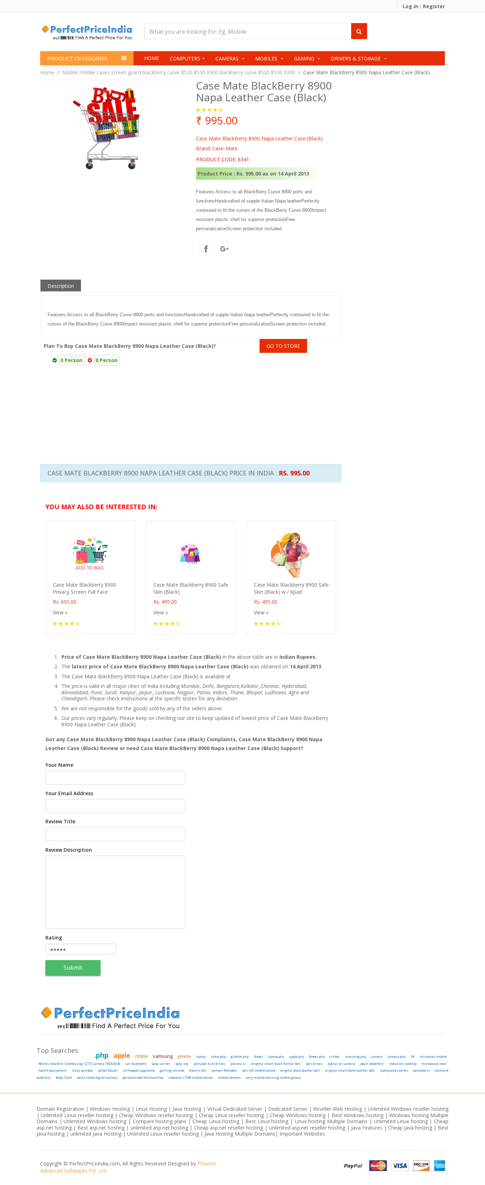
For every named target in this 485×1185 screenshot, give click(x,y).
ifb (412, 1056)
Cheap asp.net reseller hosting (229, 1127)
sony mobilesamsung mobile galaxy (273, 1077)
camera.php (396, 1056)
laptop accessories (394, 1070)
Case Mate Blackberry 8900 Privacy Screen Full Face (84, 588)
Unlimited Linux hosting (401, 1121)
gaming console (172, 1070)
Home (151, 58)
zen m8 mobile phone (259, 1070)
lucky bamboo (82, 1070)
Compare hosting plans (159, 1121)
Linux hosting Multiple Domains (331, 1121)
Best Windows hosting (358, 1115)
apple (122, 1055)
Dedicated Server (287, 1108)
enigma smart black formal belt (276, 1063)
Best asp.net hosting (101, 1127)
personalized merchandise (142, 1077)
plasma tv (238, 1063)
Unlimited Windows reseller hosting (408, 1108)
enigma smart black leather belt (350, 1070)
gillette (184, 1056)
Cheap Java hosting (411, 1127)
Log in (411, 6)
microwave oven (434, 1063)
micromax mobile (433, 1056)
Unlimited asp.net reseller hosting (308, 1127)
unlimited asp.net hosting (160, 1127)
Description (61, 285)
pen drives (314, 1063)
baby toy (182, 1063)
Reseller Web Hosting (337, 1108)
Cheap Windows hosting (298, 1115)
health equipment (52, 1070)
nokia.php (218, 1056)
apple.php (296, 1056)
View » (60, 612)
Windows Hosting (110, 1108)
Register (434, 6)
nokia (141, 1055)
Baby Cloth (64, 1077)
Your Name (59, 765)
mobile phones (229, 1077)
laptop (201, 1056)
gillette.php (240, 1056)
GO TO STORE (283, 346)
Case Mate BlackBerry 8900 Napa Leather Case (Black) (366, 72)
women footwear (224, 1070)
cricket (334, 1056)
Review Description (68, 850)
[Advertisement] (362, 398)
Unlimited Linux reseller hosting (77, 1115)
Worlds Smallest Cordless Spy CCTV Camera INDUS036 (79, 1063)
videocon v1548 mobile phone (190, 1077)
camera (376, 1056)
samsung (163, 1056)
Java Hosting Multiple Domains (240, 1133)
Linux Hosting (151, 1108)
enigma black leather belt (300, 1070)
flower (258, 1056)
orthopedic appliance (139, 1070)
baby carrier (161, 1063)
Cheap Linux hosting (215, 1121)
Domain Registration (60, 1108)
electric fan (197, 1070)
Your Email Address (69, 793)
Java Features (366, 1127)
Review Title (60, 821)
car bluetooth (136, 1063)
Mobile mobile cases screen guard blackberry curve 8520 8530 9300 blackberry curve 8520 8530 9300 (178, 72)
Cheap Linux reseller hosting (231, 1115)
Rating (53, 937)
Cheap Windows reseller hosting (156, 1115)
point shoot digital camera (97, 1077)
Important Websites (302, 1133)
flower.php (317, 1056)
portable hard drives (209, 1063)
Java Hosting (187, 1108)
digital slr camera (341, 1063)
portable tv (421, 1070)
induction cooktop (402, 1063)
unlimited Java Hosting (95, 1133)
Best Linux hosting (267, 1121)
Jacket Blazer (108, 1070)
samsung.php (355, 1056)
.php (101, 1055)
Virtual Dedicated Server (234, 1108)
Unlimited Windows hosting (96, 1121)
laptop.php (276, 1056)
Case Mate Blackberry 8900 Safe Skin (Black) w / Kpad (291, 588)
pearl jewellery (371, 1063)
